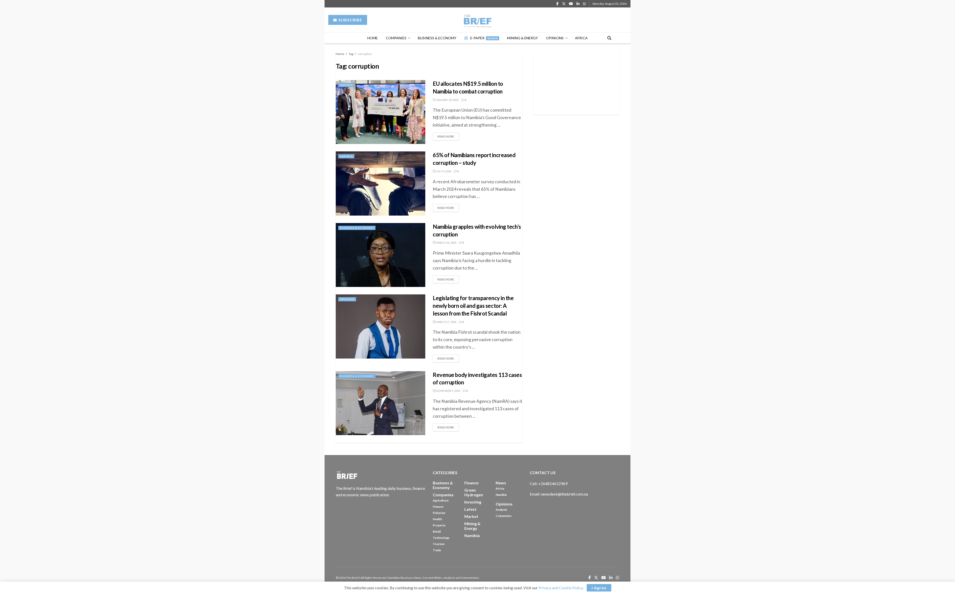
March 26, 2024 (445, 242)
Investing (472, 502)
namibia (472, 535)
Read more (448, 135)
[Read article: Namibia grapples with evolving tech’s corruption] (380, 255)
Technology (441, 538)
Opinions (555, 38)
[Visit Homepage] (478, 19)
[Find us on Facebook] (557, 4)
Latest (470, 509)
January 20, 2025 (447, 99)
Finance (438, 506)
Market (471, 516)
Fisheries (439, 513)
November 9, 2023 (447, 390)
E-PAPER (484, 38)
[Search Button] (609, 38)
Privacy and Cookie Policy (560, 587)
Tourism (438, 544)
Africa (581, 38)
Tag (351, 54)
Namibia (346, 85)
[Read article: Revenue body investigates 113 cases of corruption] (380, 403)
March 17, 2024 (445, 321)
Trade (437, 550)
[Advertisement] (576, 82)
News (501, 482)
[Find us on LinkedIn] (577, 4)
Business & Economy (437, 38)
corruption (365, 54)
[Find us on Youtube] (571, 4)
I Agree (599, 587)
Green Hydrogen (473, 492)
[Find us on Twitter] (564, 4)
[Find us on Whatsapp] (584, 4)
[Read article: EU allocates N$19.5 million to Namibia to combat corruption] (380, 112)
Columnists (504, 516)
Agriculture (441, 500)
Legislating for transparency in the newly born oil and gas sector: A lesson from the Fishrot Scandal (473, 306)
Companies (396, 38)
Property (439, 525)
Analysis (501, 509)
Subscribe (349, 19)
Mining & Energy (522, 38)
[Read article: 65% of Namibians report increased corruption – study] (380, 183)
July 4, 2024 (443, 171)
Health (437, 519)
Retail (437, 531)
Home (372, 38)
